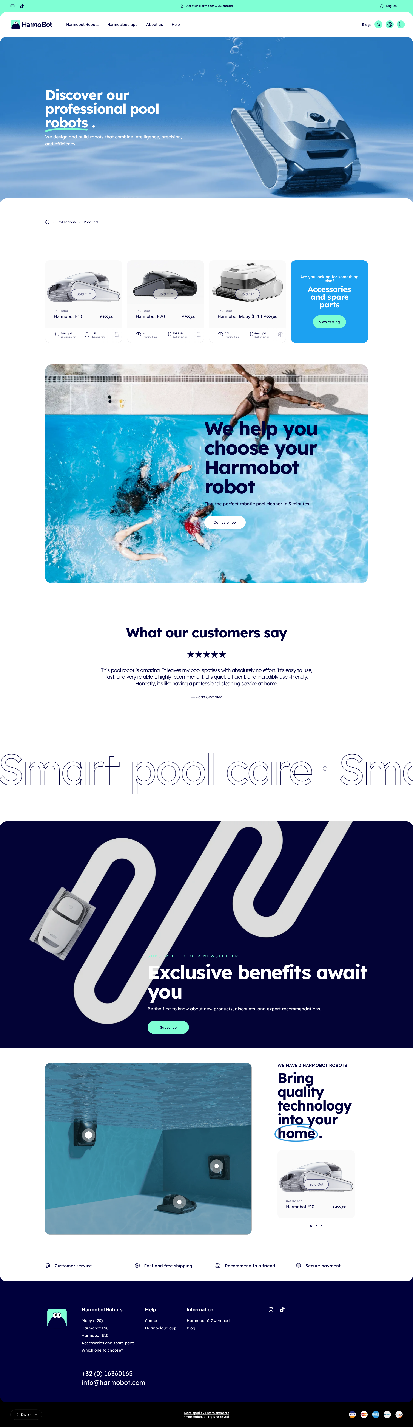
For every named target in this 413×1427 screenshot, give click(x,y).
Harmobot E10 (68, 316)
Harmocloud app (160, 1328)
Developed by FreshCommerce (206, 1413)
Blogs (366, 24)
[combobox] (391, 6)
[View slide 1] (311, 1225)
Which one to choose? (102, 1350)
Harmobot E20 (150, 316)
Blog (191, 1328)
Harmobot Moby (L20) (240, 316)
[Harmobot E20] (165, 282)
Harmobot (62, 310)
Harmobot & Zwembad (208, 1320)
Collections (66, 222)
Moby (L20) (92, 1320)
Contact (152, 1320)
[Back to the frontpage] (47, 222)
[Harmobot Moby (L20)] (247, 282)
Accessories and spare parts (108, 1343)
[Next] (259, 6)
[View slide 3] (321, 1225)
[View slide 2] (316, 1225)
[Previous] (153, 6)
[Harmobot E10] (83, 282)
